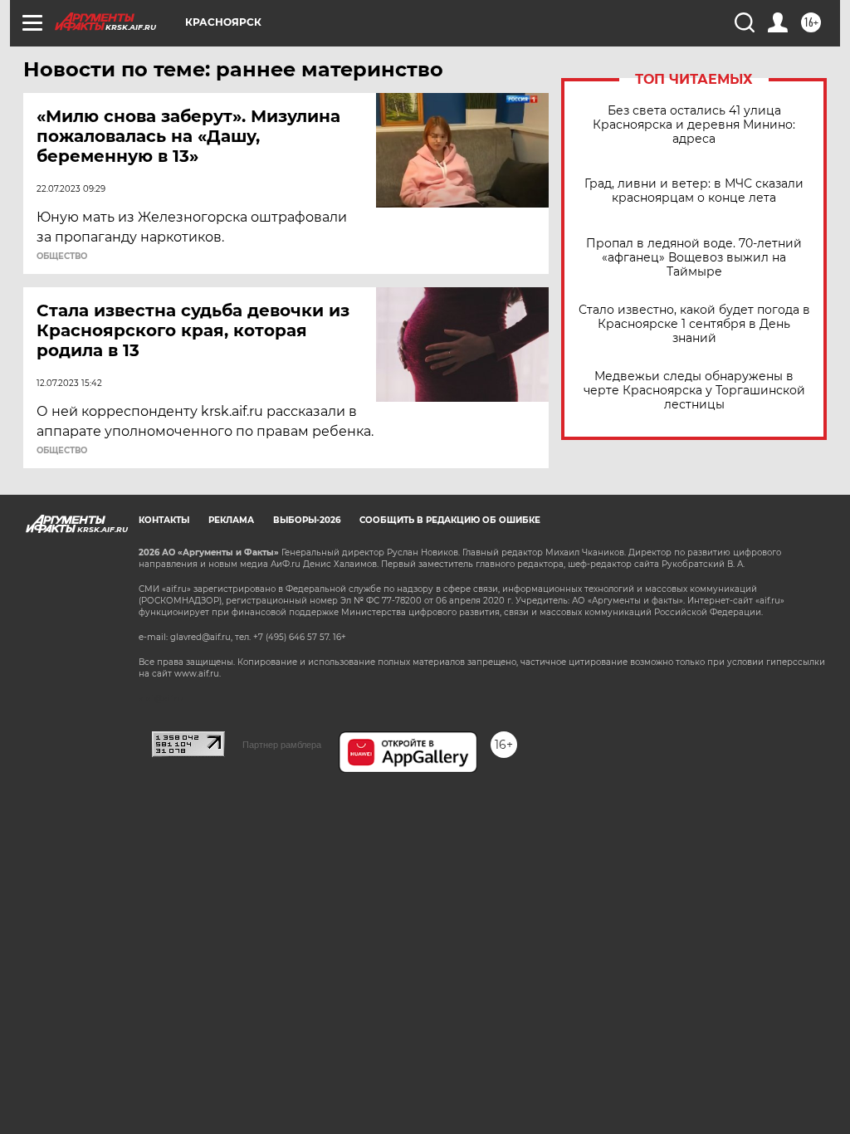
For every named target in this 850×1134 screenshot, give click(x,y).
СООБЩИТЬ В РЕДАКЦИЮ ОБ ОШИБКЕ (449, 520)
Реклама (231, 520)
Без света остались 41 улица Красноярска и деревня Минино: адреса (694, 125)
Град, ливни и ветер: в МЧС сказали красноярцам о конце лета (694, 191)
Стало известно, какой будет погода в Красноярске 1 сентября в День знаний (694, 324)
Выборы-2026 (306, 520)
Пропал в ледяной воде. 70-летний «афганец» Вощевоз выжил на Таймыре (694, 258)
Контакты (164, 520)
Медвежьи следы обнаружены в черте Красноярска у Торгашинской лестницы (694, 390)
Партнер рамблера (281, 745)
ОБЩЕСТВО (62, 256)
